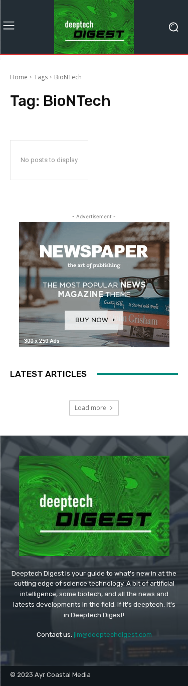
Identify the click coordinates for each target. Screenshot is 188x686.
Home (19, 77)
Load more (90, 407)
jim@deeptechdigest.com (113, 634)
